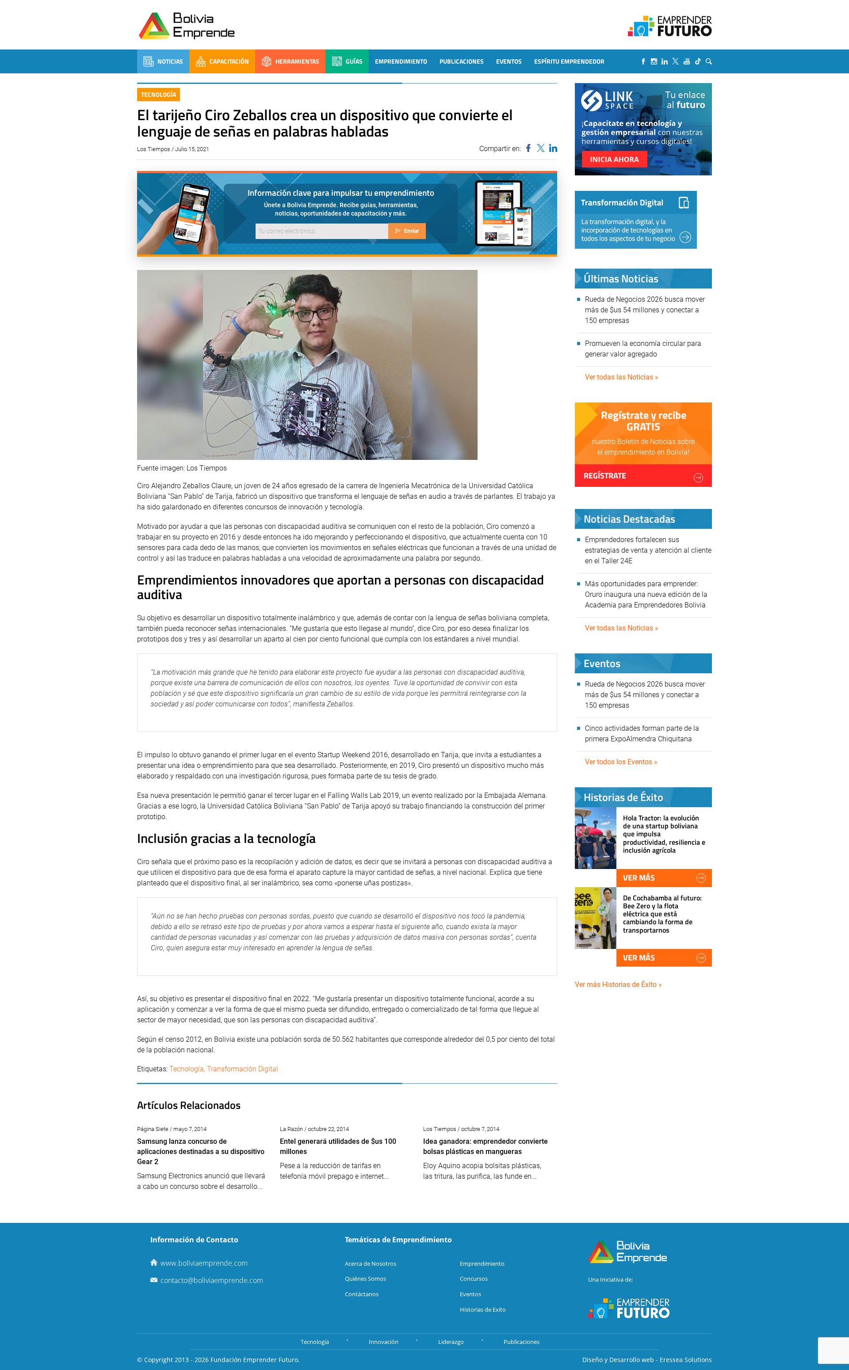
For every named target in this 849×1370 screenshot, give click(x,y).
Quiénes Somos (365, 1279)
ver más (639, 878)
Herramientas (297, 61)
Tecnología (158, 94)
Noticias (170, 61)
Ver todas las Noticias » (621, 377)
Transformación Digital (242, 1069)
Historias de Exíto (483, 1309)
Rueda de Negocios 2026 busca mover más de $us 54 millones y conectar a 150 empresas (645, 310)
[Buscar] (709, 61)
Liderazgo (451, 1342)
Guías (354, 61)
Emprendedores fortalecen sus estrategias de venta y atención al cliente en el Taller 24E (648, 550)
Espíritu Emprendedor (569, 61)
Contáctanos (362, 1294)
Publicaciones (462, 61)
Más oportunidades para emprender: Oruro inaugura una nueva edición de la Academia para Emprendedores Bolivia (646, 594)
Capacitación (229, 61)
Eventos (509, 61)
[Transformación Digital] (636, 220)
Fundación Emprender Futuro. (255, 1359)
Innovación (383, 1342)
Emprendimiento (401, 61)
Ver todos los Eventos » (621, 762)
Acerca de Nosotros (370, 1264)
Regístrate (605, 476)
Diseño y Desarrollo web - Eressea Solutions (647, 1359)
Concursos (474, 1279)
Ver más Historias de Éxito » (618, 984)
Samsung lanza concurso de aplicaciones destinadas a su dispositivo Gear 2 (200, 1151)
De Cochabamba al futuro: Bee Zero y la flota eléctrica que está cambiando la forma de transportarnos (662, 913)
